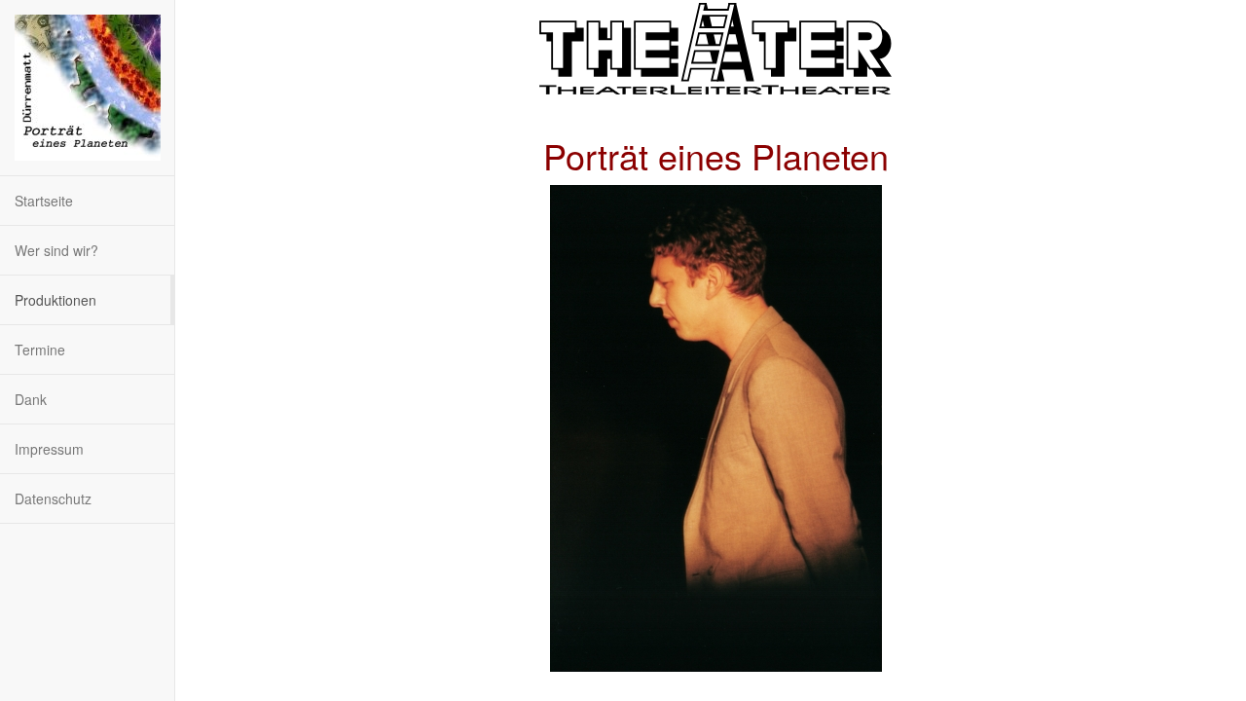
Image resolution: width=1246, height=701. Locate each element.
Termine (40, 349)
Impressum (49, 449)
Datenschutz (53, 498)
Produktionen (55, 300)
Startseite (44, 200)
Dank (31, 399)
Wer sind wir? (56, 250)
